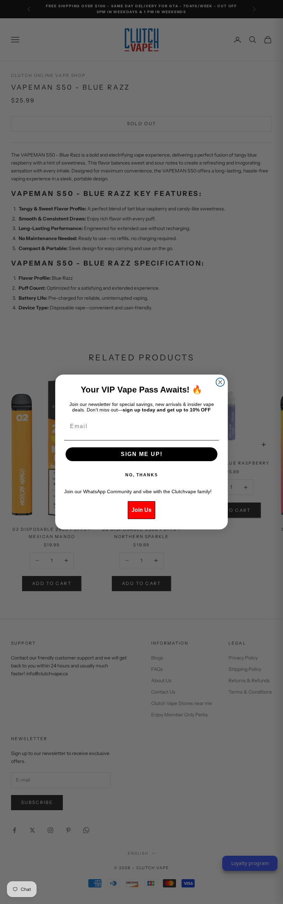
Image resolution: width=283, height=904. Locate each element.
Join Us (141, 510)
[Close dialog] (220, 382)
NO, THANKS (141, 475)
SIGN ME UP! (142, 454)
